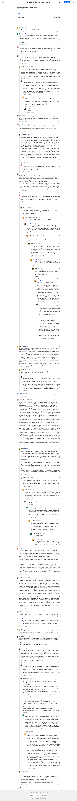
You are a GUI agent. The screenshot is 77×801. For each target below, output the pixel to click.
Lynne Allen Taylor (33, 507)
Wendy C (23, 369)
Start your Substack (35, 795)
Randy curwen (22, 33)
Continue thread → (43, 343)
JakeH (28, 734)
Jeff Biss (20, 174)
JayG (20, 548)
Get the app (44, 795)
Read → (18, 13)
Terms (40, 792)
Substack (32, 798)
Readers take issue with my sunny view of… (27, 7)
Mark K (20, 47)
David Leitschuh (24, 134)
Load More (19, 787)
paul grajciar (21, 636)
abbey (20, 618)
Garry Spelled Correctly (24, 124)
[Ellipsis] (60, 28)
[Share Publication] (62, 2)
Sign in (73, 2)
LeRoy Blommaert (23, 629)
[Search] (59, 2)
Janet (26, 715)
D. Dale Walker (22, 611)
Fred (20, 393)
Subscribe (67, 2)
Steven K (23, 66)
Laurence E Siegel (22, 577)
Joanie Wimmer (22, 399)
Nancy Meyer (22, 346)
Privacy (37, 792)
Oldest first (58, 17)
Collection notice (45, 792)
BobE (24, 81)
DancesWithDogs (22, 55)
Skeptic (20, 27)
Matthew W (23, 648)
